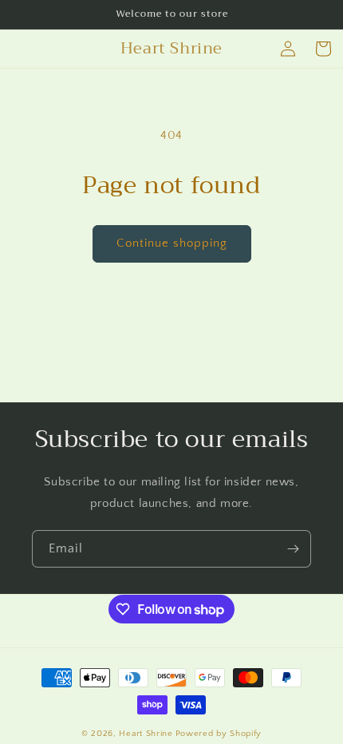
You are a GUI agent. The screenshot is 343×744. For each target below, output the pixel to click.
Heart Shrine (145, 733)
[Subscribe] (292, 549)
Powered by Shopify (218, 733)
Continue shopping (171, 243)
